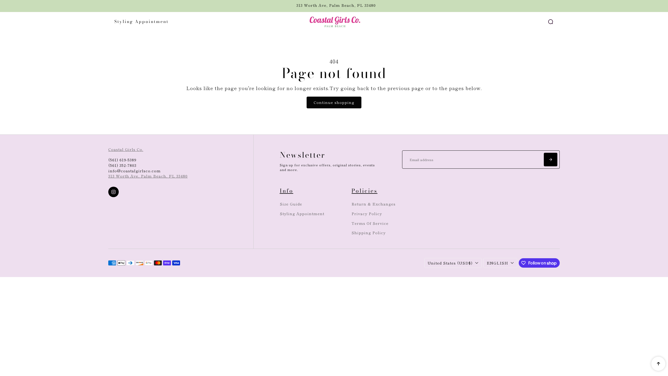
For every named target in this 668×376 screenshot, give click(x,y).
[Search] (550, 21)
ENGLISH (497, 263)
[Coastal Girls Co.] (334, 21)
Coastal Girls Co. (125, 149)
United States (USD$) (450, 263)
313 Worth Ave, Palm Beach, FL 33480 (148, 176)
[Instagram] (113, 192)
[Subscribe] (550, 159)
